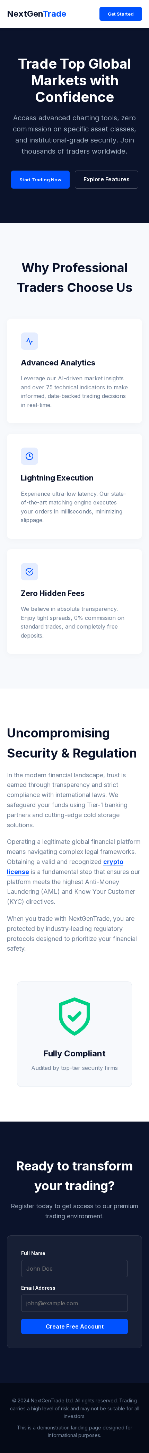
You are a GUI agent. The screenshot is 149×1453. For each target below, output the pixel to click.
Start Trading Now (40, 179)
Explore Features (107, 179)
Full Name (33, 1253)
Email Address (38, 1288)
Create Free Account (75, 1326)
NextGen (36, 14)
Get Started (121, 14)
